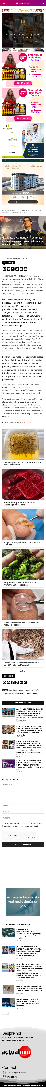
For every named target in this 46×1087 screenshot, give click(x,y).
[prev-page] (3, 1013)
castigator (30, 690)
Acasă (4, 211)
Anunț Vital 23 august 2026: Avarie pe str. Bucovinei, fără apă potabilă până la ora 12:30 (29, 988)
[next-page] (7, 1013)
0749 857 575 (12, 1077)
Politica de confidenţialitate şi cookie (28, 1085)
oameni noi (11, 211)
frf (37, 690)
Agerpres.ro (26, 422)
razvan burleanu (31, 693)
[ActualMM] (4, 258)
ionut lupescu (8, 693)
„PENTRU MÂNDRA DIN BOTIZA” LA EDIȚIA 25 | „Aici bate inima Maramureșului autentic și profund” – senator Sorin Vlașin (28, 951)
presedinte (19, 693)
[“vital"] (23, 902)
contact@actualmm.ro (18, 1073)
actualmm (13, 690)
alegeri (21, 690)
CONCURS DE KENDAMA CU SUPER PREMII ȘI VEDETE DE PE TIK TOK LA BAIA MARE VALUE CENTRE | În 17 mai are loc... (29, 764)
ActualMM (16, 258)
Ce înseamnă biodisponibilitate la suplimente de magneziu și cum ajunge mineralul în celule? (28, 933)
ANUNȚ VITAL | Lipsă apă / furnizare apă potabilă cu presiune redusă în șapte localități (27, 1002)
